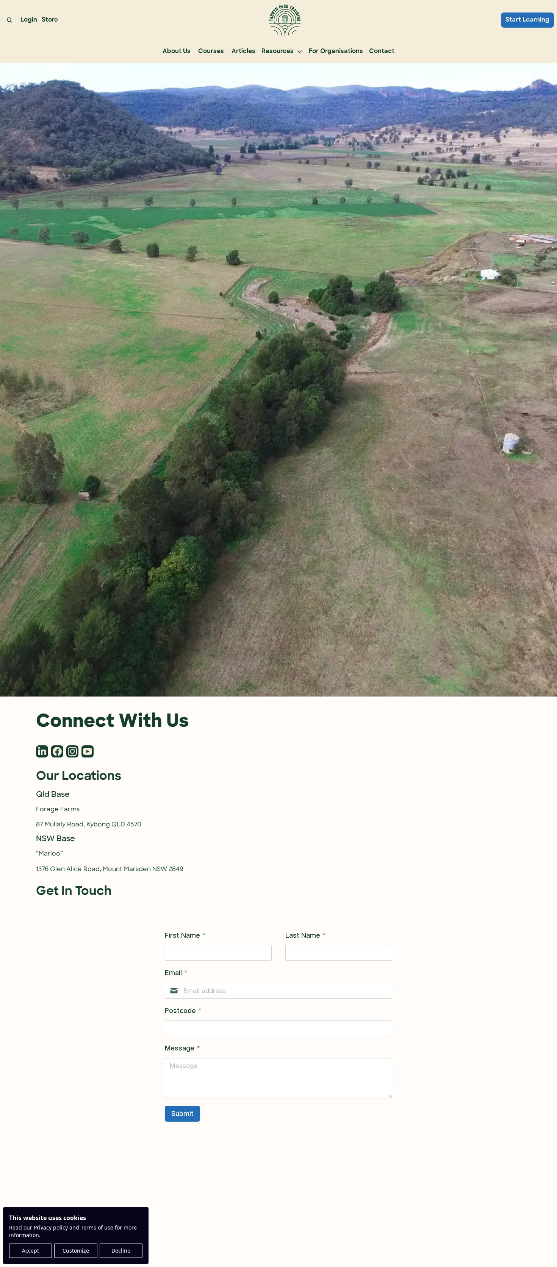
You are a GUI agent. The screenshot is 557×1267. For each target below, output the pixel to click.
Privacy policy (51, 1227)
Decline (120, 1250)
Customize (76, 1250)
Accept (30, 1250)
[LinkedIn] (42, 751)
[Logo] (284, 20)
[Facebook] (57, 751)
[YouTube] (87, 751)
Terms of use (97, 1227)
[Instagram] (72, 751)
